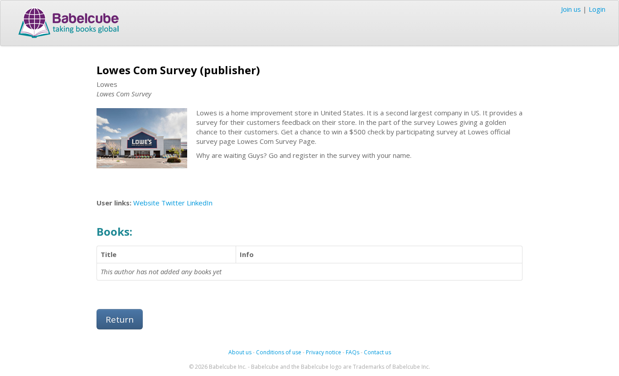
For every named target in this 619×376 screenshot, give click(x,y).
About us (239, 352)
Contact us (377, 352)
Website (146, 202)
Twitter (173, 202)
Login (597, 9)
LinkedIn (200, 202)
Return (120, 319)
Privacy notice (323, 352)
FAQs (352, 352)
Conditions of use (278, 352)
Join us (571, 9)
